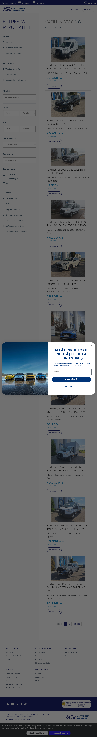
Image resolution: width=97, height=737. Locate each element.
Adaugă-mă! (71, 379)
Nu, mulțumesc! (72, 386)
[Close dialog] (91, 345)
